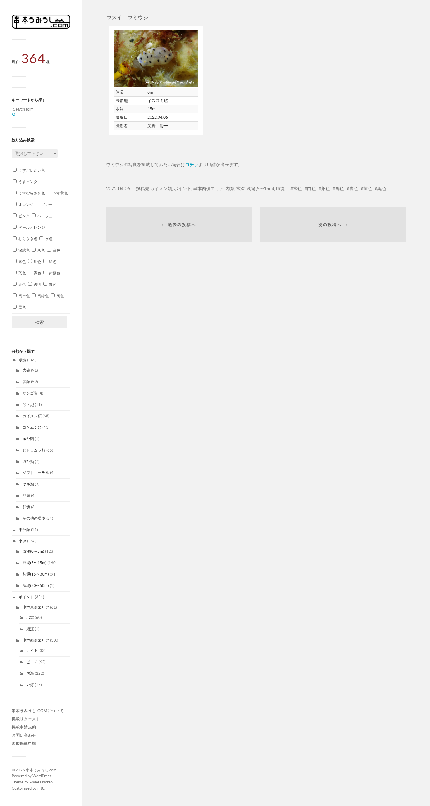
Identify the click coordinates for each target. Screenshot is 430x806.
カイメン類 (32, 416)
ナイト (32, 650)
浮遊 (26, 495)
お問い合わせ (24, 735)
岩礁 (26, 370)
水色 (48, 238)
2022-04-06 (118, 188)
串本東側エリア (36, 607)
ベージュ (45, 215)
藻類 (26, 381)
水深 (22, 541)
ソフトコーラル (36, 472)
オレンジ (26, 204)
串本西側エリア (36, 640)
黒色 (22, 307)
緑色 (52, 261)
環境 (22, 360)
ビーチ (32, 661)
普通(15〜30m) (36, 574)
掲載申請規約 (24, 727)
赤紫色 (54, 273)
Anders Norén (41, 782)
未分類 (24, 529)
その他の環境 (34, 518)
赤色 (22, 284)
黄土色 (24, 295)
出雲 (30, 617)
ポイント (26, 597)
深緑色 (24, 250)
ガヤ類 (28, 461)
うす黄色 (60, 193)
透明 (37, 284)
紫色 (22, 261)
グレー (46, 204)
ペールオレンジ (31, 227)
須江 (30, 628)
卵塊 (26, 506)
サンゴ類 (30, 393)
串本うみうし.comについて (38, 710)
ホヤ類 (28, 438)
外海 (30, 684)
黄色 (60, 295)
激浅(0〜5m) (33, 551)
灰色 (41, 250)
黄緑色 (43, 295)
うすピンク (27, 181)
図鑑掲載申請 (24, 743)
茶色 (22, 273)
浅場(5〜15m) (35, 562)
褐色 (37, 273)
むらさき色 (27, 238)
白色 (56, 250)
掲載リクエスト (26, 719)
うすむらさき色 (31, 193)
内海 (30, 673)
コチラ (191, 164)
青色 (52, 284)
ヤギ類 (28, 484)
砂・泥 (28, 404)
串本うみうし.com (41, 770)
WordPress (41, 776)
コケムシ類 (32, 427)
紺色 (37, 261)
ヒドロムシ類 (34, 450)
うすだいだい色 (31, 170)
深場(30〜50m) (36, 585)
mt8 (40, 788)
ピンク (24, 215)
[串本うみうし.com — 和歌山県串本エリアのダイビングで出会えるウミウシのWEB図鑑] (41, 27)
